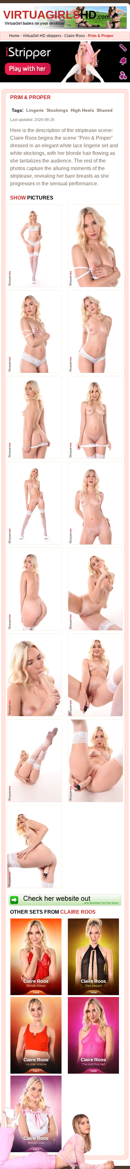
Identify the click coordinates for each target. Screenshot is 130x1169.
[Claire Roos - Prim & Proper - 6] (95, 417)
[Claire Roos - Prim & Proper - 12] (95, 674)
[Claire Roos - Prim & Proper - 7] (34, 503)
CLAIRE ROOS (78, 912)
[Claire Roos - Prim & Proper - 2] (95, 245)
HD (56, 14)
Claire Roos (74, 36)
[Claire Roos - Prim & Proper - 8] (95, 503)
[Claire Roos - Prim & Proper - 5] (34, 417)
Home (14, 36)
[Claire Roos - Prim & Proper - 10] (95, 589)
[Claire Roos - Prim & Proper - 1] (34, 245)
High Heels (82, 110)
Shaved (105, 110)
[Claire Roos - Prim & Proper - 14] (95, 760)
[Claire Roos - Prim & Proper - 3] (34, 331)
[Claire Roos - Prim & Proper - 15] (34, 846)
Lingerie (35, 110)
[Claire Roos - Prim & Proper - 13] (34, 760)
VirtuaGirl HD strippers (42, 36)
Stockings (57, 110)
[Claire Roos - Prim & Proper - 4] (95, 331)
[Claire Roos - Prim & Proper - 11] (34, 674)
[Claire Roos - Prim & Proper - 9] (34, 589)
